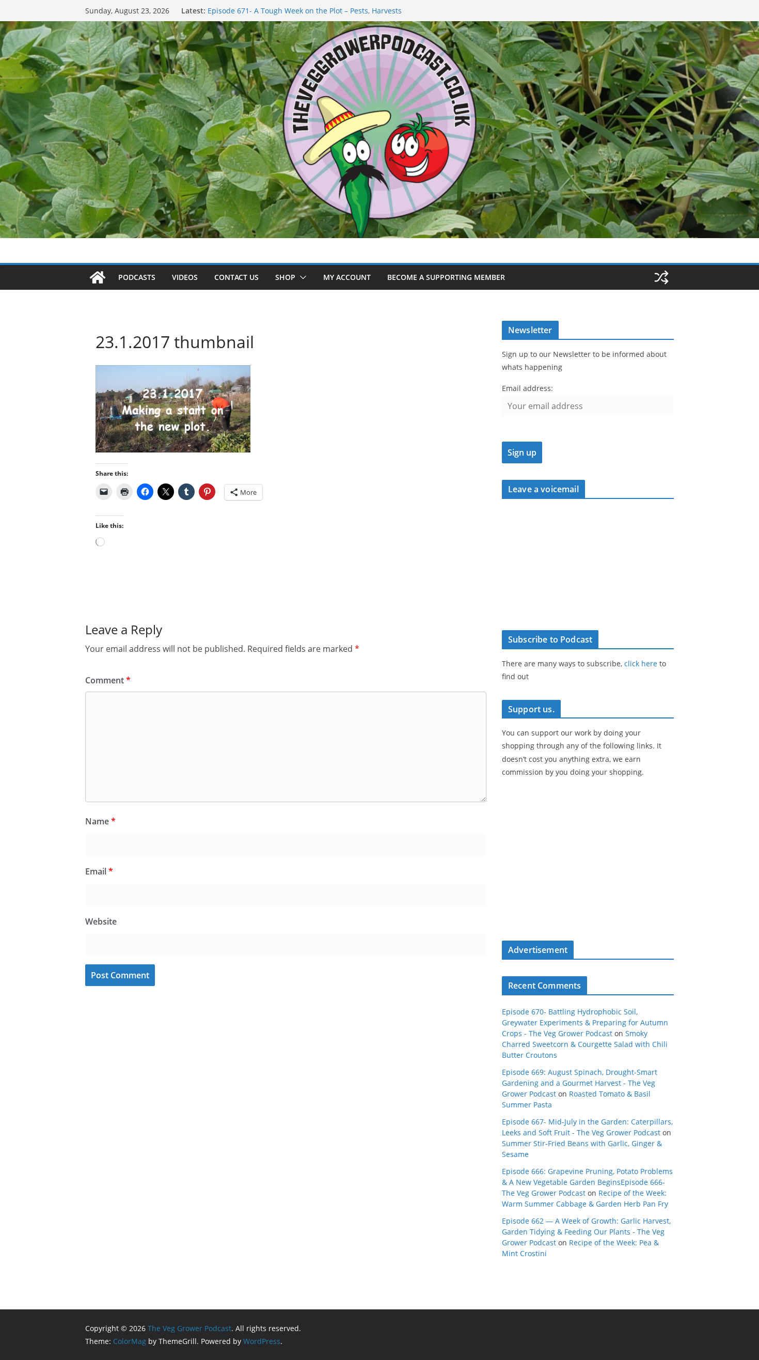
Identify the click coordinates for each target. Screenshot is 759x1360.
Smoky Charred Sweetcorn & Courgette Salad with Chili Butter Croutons (585, 1044)
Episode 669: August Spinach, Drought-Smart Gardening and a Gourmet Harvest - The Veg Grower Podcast (579, 1083)
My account (347, 277)
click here (640, 663)
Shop (285, 277)
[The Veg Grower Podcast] (379, 28)
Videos (185, 277)
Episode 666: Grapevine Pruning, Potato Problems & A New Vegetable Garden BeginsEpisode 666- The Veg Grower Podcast (587, 1182)
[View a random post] (661, 277)
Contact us (236, 277)
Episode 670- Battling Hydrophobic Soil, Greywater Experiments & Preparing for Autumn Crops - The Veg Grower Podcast (585, 1022)
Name (100, 821)
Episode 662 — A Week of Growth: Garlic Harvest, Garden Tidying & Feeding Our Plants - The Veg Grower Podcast (586, 1231)
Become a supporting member (446, 277)
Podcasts (136, 277)
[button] (301, 277)
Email (99, 871)
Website (101, 921)
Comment (108, 680)
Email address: (527, 388)
